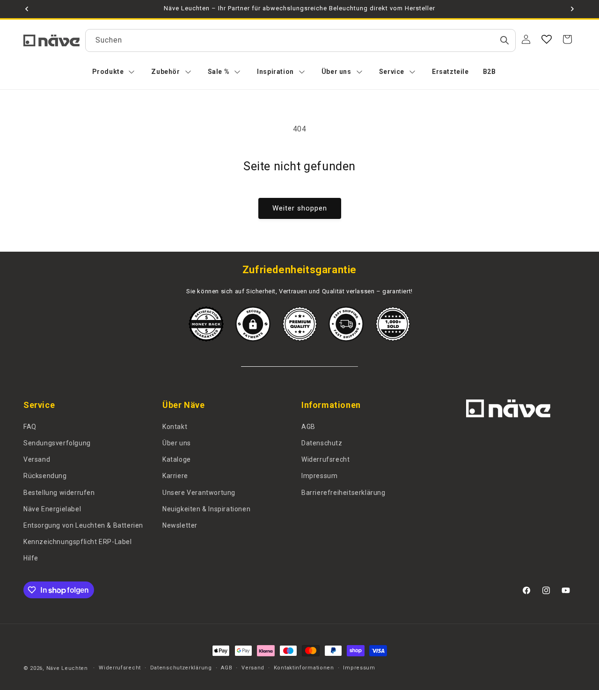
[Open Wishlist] (546, 39)
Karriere (175, 475)
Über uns (176, 443)
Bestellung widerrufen (59, 492)
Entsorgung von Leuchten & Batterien (83, 525)
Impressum (319, 475)
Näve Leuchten (67, 668)
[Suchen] (504, 40)
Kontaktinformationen (304, 668)
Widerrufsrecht (325, 459)
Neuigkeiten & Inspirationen (206, 509)
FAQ (30, 426)
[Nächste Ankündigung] (572, 9)
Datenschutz (322, 443)
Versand (36, 459)
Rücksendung (45, 475)
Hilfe (30, 558)
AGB (308, 426)
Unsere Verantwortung (198, 492)
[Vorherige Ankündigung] (26, 9)
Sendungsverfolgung (57, 443)
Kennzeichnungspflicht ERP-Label (77, 541)
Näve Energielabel (52, 509)
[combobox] (300, 40)
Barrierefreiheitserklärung (343, 492)
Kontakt (174, 426)
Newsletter (179, 525)
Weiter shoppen (299, 208)
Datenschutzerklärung (181, 668)
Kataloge (176, 459)
